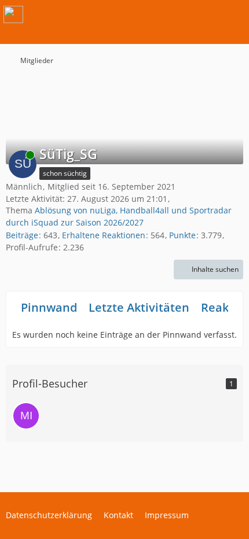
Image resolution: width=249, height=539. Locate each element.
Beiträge (22, 235)
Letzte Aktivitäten (139, 307)
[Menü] (234, 14)
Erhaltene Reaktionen (103, 235)
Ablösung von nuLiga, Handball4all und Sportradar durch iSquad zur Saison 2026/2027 (119, 216)
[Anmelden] (205, 14)
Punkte (182, 235)
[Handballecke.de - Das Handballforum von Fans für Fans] (13, 14)
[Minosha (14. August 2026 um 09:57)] (26, 416)
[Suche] (176, 14)
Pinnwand (49, 307)
